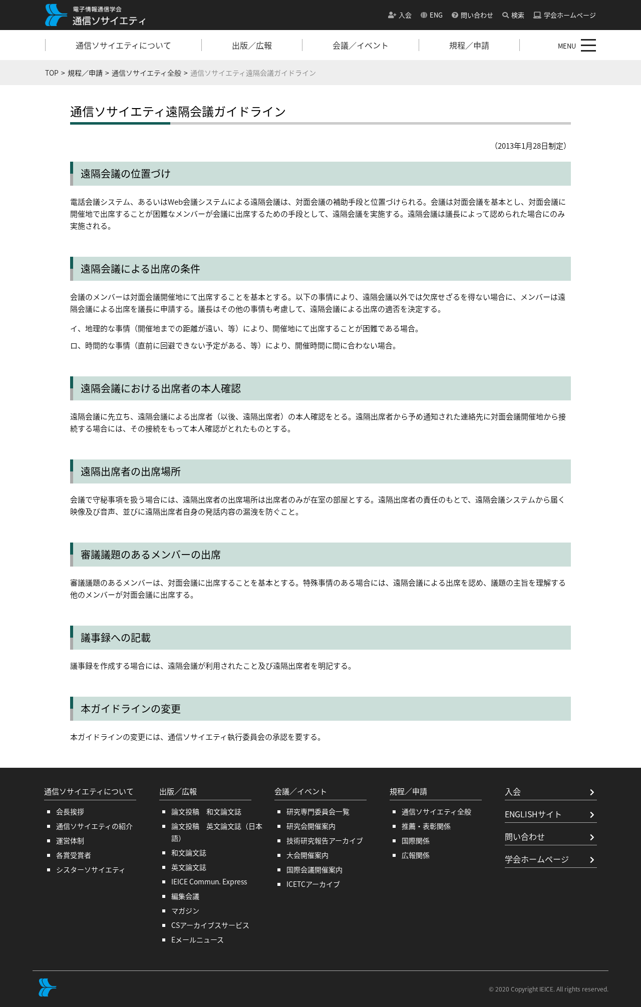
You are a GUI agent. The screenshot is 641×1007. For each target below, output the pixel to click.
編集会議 (185, 896)
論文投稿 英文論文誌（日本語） (216, 832)
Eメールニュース (197, 939)
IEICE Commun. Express (209, 881)
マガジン (185, 910)
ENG (436, 15)
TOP (52, 73)
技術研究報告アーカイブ (324, 840)
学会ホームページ (570, 15)
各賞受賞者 (73, 855)
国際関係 (416, 840)
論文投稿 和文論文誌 (206, 811)
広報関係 (416, 855)
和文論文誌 (188, 852)
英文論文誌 (188, 867)
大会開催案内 (307, 855)
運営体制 (70, 840)
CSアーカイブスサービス (210, 925)
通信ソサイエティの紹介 (94, 826)
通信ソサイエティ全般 (146, 73)
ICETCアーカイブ (313, 884)
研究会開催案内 (311, 826)
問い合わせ (477, 15)
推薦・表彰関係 (426, 826)
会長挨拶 (70, 811)
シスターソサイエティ (91, 869)
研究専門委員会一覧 (318, 811)
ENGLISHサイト (533, 814)
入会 (405, 15)
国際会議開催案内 (314, 869)
